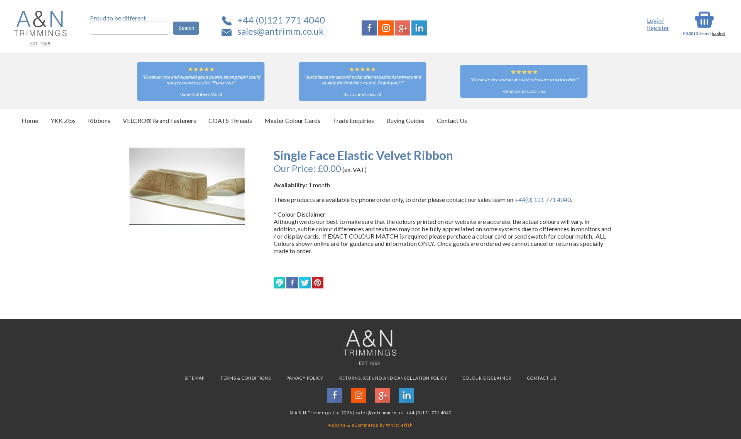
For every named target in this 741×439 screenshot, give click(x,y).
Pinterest (317, 283)
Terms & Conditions (245, 377)
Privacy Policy (304, 377)
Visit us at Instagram (386, 28)
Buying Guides (405, 120)
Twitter (305, 283)
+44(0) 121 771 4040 (542, 199)
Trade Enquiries (353, 120)
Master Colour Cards (292, 120)
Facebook (292, 283)
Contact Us (452, 120)
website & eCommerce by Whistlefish (370, 424)
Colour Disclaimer (487, 377)
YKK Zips (63, 120)
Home (30, 120)
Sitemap (194, 377)
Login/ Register (658, 24)
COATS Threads (230, 120)
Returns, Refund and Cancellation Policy (393, 377)
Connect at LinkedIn (419, 28)
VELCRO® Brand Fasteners (159, 120)
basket (718, 33)
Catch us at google (402, 28)
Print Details (279, 283)
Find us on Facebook (369, 28)
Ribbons (99, 120)
